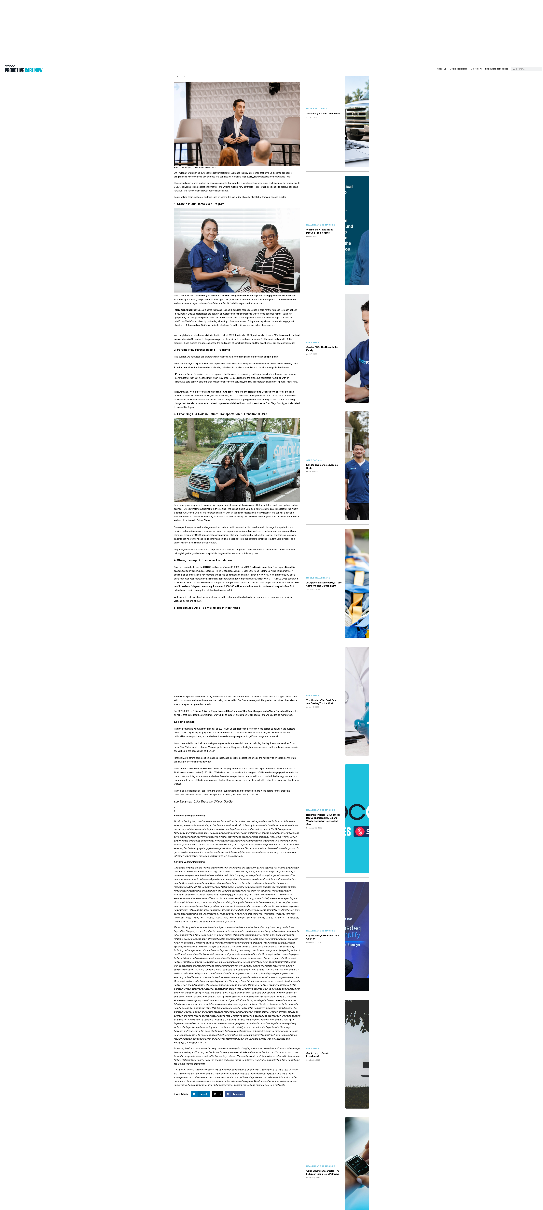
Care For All (476, 7)
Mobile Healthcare (458, 7)
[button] (200, 1032)
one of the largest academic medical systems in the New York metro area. (252, 469)
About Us (441, 7)
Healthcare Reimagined (496, 7)
